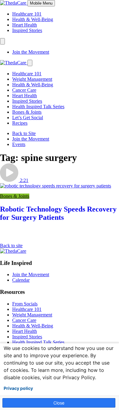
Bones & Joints (26, 112)
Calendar (21, 280)
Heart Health (24, 24)
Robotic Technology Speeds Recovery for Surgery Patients (58, 213)
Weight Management (32, 79)
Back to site (11, 245)
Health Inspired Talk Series (38, 106)
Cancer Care (24, 90)
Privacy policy (18, 388)
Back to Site (24, 133)
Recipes (19, 123)
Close (58, 402)
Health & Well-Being (32, 19)
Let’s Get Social (27, 117)
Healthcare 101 (26, 13)
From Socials (25, 303)
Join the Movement (30, 52)
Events (18, 144)
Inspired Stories (27, 30)
